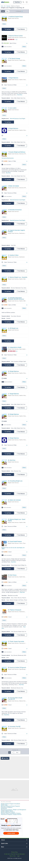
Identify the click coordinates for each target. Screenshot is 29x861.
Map (7, 11)
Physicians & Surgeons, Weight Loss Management (13, 809)
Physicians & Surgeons (6, 807)
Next (17, 752)
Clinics (20, 543)
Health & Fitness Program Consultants (10, 803)
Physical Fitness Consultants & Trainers (11, 813)
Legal (18, 856)
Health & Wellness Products (8, 812)
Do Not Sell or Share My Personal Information (14, 854)
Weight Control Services (13, 18)
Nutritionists (22, 233)
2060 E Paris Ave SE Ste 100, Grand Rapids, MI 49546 (13, 548)
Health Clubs (22, 60)
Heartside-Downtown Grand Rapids (17, 118)
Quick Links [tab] (4, 843)
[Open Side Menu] (27, 2)
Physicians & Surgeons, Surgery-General (11, 814)
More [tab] (2, 847)
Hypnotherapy (22, 669)
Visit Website (21, 29)
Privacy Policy (14, 852)
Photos (4, 24)
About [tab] (3, 840)
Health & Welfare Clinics (7, 810)
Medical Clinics (22, 700)
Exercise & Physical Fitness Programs (10, 806)
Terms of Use (13, 856)
